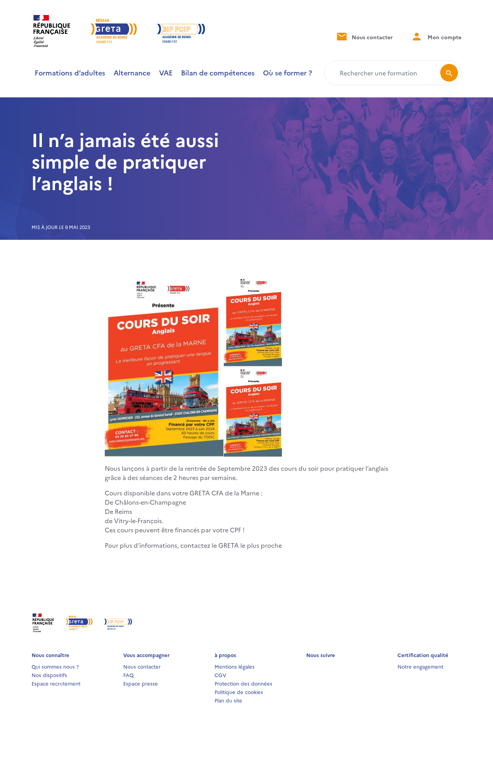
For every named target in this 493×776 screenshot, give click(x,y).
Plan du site (228, 700)
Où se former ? (287, 72)
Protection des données (243, 683)
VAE (166, 72)
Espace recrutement (56, 683)
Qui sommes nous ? (55, 666)
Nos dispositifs (49, 674)
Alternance (132, 72)
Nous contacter (371, 37)
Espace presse (140, 683)
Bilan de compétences (218, 72)
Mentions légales (235, 666)
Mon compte (443, 37)
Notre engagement (420, 666)
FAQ (128, 674)
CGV (220, 674)
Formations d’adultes (70, 72)
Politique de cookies (239, 691)
